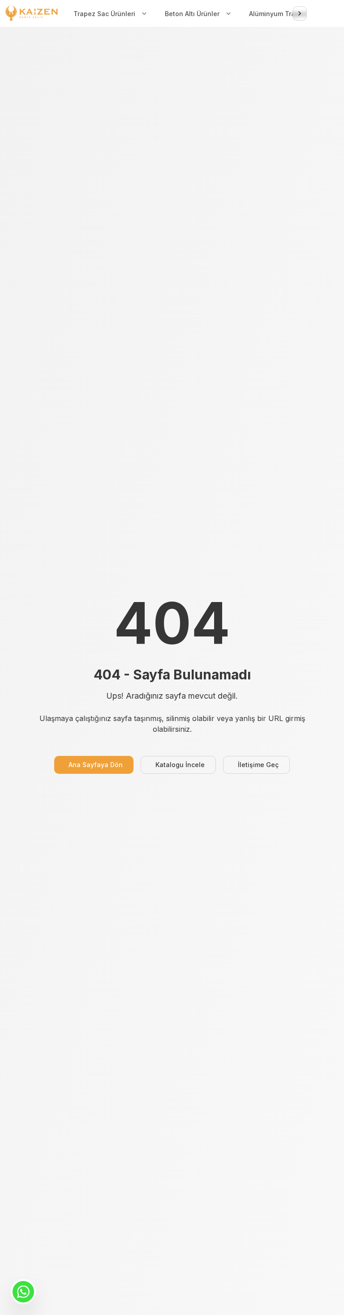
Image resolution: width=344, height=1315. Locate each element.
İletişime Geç (258, 764)
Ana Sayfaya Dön (96, 764)
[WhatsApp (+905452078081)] (23, 1291)
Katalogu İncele (180, 764)
